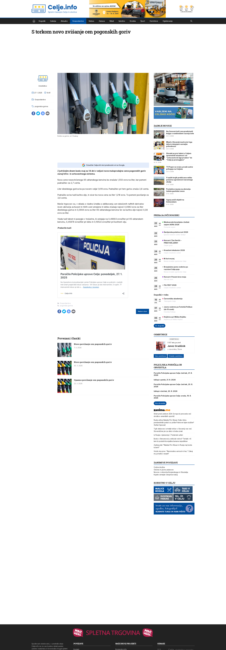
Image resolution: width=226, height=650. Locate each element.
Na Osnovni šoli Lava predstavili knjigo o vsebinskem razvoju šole (180, 132)
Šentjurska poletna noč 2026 (176, 232)
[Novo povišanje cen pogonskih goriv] (64, 356)
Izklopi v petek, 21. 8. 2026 (165, 380)
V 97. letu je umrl (174, 343)
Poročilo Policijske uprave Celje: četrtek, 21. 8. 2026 (173, 374)
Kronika (133, 21)
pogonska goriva (41, 106)
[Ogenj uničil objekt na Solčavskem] (159, 203)
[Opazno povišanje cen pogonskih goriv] (64, 392)
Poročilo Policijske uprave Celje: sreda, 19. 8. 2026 (172, 397)
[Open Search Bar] (191, 21)
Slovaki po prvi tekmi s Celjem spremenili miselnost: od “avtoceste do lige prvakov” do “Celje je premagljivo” (179, 156)
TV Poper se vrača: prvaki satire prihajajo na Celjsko (179, 168)
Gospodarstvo (78, 21)
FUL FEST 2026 (170, 285)
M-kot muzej (169, 259)
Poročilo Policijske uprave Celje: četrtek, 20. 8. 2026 (173, 385)
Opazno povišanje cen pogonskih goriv (94, 380)
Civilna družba (159, 467)
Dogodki (42, 21)
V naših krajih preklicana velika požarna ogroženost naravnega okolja (179, 180)
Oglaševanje (168, 21)
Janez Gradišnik (176, 346)
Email (47, 113)
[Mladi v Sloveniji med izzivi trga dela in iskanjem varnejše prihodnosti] (159, 145)
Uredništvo (42, 86)
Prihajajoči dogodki (166, 215)
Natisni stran (142, 311)
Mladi (111, 21)
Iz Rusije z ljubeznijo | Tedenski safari (168, 435)
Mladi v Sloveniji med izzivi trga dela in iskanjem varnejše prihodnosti (179, 144)
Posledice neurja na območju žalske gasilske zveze (178, 190)
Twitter (38, 113)
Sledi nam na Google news (43, 113)
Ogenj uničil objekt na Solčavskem (175, 201)
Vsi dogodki (159, 326)
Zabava (102, 21)
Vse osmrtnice (160, 356)
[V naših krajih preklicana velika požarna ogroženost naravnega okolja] (159, 181)
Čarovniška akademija (173, 299)
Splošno (122, 21)
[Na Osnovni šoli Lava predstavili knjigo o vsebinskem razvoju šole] (159, 134)
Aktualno (64, 21)
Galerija (53, 21)
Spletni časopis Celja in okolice (34, 21)
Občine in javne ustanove (164, 470)
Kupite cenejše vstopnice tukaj (166, 475)
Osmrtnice (154, 21)
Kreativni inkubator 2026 (174, 250)
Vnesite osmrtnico (176, 356)
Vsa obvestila (160, 403)
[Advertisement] (103, 149)
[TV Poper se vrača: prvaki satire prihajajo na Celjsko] (159, 170)
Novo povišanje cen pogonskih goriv (93, 344)
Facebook (33, 113)
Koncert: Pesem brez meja (175, 277)
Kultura (91, 21)
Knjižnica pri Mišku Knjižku (175, 317)
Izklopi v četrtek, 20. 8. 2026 (165, 391)
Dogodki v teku (161, 295)
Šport (142, 21)
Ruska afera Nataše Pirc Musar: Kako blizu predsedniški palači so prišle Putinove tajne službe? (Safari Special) (174, 422)
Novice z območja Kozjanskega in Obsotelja (171, 472)
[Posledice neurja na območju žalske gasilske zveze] (159, 192)
